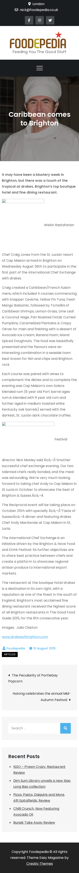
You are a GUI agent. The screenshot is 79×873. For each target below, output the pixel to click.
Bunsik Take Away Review (34, 822)
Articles (10, 654)
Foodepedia (16, 648)
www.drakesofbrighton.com (25, 636)
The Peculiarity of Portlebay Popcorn (33, 678)
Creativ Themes (39, 863)
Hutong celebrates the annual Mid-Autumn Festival (42, 696)
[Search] (65, 728)
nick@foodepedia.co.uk (39, 9)
